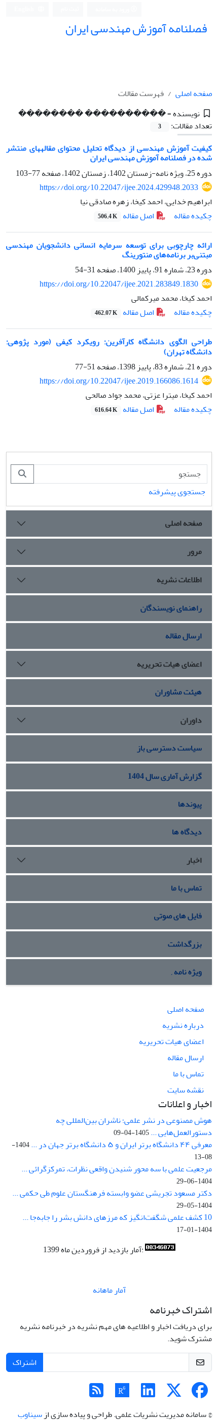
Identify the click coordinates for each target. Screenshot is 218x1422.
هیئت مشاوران (178, 691)
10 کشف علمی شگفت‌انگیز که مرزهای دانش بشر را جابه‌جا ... (117, 1217)
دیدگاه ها (187, 831)
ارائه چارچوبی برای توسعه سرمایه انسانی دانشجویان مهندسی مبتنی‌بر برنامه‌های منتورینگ (109, 250)
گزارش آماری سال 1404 (165, 776)
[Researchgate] (122, 1393)
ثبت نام (70, 9)
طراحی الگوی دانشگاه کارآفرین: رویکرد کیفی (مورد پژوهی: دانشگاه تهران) (109, 346)
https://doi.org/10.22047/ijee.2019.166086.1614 (119, 381)
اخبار (194, 860)
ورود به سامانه (112, 9)
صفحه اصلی (193, 93)
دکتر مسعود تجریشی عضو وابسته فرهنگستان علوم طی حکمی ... (112, 1193)
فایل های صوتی (178, 915)
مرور (194, 551)
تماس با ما (186, 887)
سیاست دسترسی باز (169, 747)
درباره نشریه (183, 1025)
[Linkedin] (148, 1393)
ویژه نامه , (186, 971)
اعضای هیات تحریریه (169, 664)
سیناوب (30, 1414)
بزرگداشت (185, 944)
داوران (191, 720)
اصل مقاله (127, 215)
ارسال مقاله (183, 635)
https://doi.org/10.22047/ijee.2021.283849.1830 (119, 284)
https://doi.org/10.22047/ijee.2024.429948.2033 (119, 187)
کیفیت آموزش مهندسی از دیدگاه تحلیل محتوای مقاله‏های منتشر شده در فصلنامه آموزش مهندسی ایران (109, 152)
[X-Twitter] (174, 1393)
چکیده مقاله (193, 215)
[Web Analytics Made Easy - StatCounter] (160, 1249)
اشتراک (25, 1362)
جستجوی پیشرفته (177, 491)
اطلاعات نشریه (179, 579)
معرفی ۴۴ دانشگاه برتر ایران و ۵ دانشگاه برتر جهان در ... (121, 1144)
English (24, 9)
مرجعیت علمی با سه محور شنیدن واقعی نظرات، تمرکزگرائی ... (116, 1168)
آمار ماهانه (109, 1290)
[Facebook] (200, 1393)
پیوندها (190, 804)
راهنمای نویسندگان (171, 607)
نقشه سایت (185, 1090)
